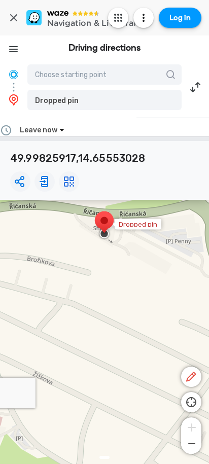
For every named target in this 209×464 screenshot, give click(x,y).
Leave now (38, 130)
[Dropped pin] (104, 226)
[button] (104, 100)
